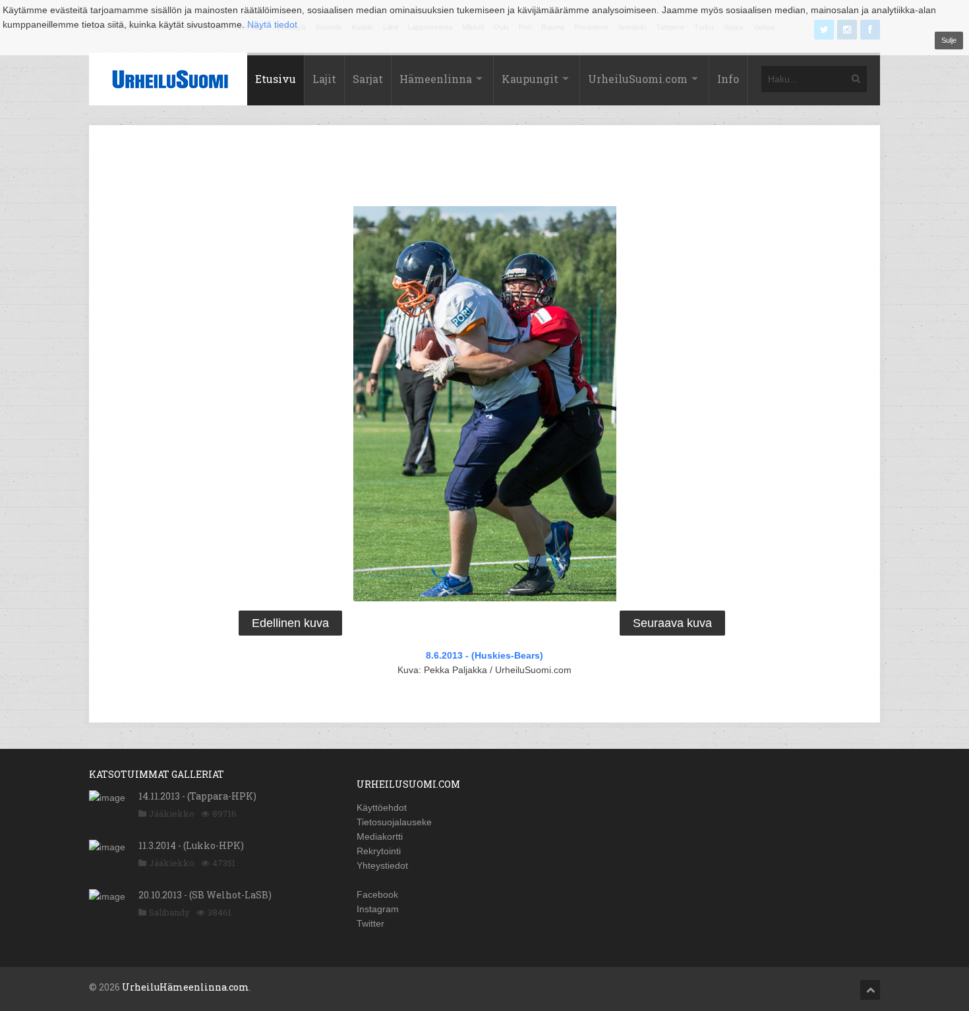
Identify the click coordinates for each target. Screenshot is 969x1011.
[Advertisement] (484, 168)
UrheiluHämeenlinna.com (185, 987)
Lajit (324, 79)
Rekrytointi (379, 851)
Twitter (370, 923)
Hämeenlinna (435, 79)
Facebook (377, 894)
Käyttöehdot (382, 807)
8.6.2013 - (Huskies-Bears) (484, 655)
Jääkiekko (171, 813)
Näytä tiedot (272, 24)
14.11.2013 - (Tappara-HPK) (197, 796)
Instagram (378, 909)
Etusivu (275, 79)
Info (728, 79)
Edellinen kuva (290, 623)
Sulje (948, 40)
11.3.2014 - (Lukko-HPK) (191, 845)
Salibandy (169, 912)
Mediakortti (380, 836)
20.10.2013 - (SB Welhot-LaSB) (205, 894)
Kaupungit (530, 79)
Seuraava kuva (672, 623)
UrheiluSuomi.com (638, 79)
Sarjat (368, 79)
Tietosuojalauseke (394, 822)
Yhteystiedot (382, 865)
